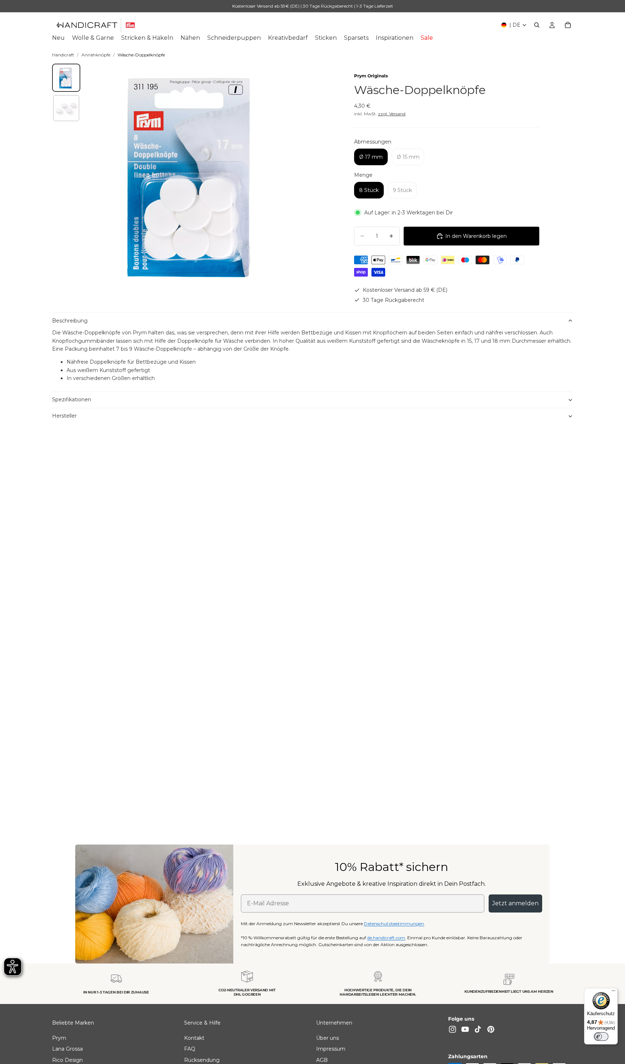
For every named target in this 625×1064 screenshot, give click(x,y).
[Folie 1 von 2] (66, 78)
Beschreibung (70, 320)
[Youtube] (465, 1029)
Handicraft (63, 54)
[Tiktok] (477, 1029)
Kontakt (194, 1038)
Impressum (330, 1049)
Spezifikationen (71, 399)
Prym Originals (371, 75)
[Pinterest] (490, 1029)
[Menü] (613, 992)
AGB (322, 1059)
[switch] (601, 1036)
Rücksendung (202, 1059)
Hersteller (64, 416)
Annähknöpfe (95, 54)
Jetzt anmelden (515, 903)
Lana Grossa (67, 1049)
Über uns (327, 1038)
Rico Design (67, 1059)
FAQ (189, 1049)
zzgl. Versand (391, 113)
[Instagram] (452, 1029)
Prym (59, 1038)
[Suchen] (537, 25)
